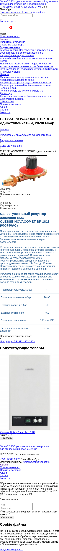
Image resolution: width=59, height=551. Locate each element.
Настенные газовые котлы (21, 66)
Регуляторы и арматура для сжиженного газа (25, 82)
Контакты (5, 112)
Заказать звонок (9, 12)
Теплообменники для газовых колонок (30, 58)
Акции (3, 107)
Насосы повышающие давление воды (24, 78)
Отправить (7, 517)
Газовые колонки (9, 50)
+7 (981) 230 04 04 (31, 6)
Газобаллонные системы (37, 85)
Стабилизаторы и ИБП (13, 99)
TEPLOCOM (7, 101)
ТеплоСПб (29, 2)
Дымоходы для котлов (39, 96)
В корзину (6, 438)
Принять (18, 549)
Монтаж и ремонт (10, 36)
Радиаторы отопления (12, 42)
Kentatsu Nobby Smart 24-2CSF (17, 432)
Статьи (4, 109)
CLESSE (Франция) (11, 146)
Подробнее (6, 549)
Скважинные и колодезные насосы (19, 77)
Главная (4, 129)
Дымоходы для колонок (13, 96)
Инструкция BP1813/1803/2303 (17, 341)
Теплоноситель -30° (33, 90)
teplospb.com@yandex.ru (32, 12)
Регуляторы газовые (11, 85)
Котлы (3, 61)
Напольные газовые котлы (15, 63)
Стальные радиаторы (12, 44)
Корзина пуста (8, 21)
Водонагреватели (10, 47)
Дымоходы (6, 93)
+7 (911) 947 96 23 (10, 6)
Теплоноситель (8, 88)
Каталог (4, 39)
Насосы (4, 74)
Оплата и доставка (10, 104)
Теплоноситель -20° (11, 90)
